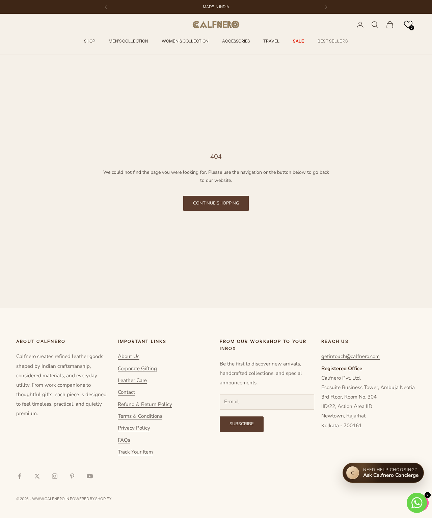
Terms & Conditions (140, 416)
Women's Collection (185, 41)
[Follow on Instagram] (54, 476)
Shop (89, 41)
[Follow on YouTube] (89, 476)
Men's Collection (128, 41)
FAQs (124, 440)
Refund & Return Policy (145, 404)
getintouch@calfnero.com (350, 356)
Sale (298, 41)
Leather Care (132, 380)
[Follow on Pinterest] (72, 476)
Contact (126, 392)
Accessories (236, 41)
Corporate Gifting (137, 368)
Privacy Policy (134, 428)
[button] (408, 24)
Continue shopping (216, 203)
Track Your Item (135, 451)
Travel (271, 41)
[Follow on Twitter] (37, 476)
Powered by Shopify (90, 498)
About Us (128, 356)
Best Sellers (333, 41)
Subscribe (242, 424)
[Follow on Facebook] (19, 476)
